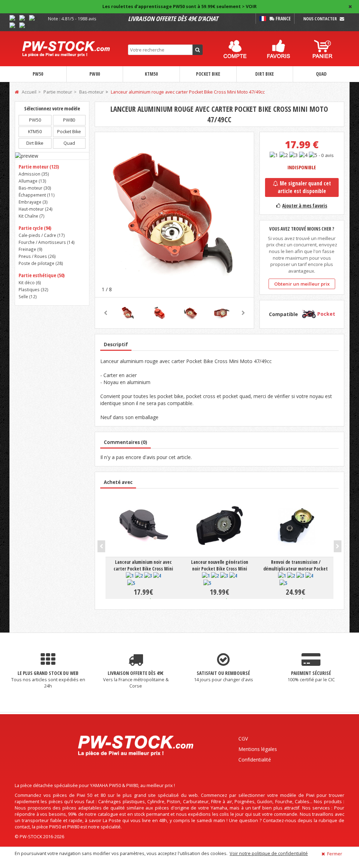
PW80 (94, 74)
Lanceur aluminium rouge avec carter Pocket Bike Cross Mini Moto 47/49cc (188, 92)
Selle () (28, 296)
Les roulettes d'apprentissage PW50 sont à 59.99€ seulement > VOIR (179, 6)
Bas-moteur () (35, 188)
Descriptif (116, 344)
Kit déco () (30, 282)
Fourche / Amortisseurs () (47, 242)
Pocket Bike (208, 74)
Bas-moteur (91, 92)
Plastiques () (33, 289)
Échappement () (37, 195)
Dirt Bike (264, 74)
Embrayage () (33, 202)
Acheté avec (118, 482)
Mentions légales (257, 749)
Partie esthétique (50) (42, 275)
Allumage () (32, 181)
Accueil (28, 92)
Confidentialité (254, 759)
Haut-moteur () (36, 209)
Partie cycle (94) (35, 228)
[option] (174, 214)
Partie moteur (57, 92)
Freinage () (30, 249)
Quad (321, 74)
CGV (243, 738)
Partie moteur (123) (39, 166)
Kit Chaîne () (32, 216)
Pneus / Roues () (37, 256)
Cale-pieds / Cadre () (42, 235)
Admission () (34, 174)
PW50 (38, 74)
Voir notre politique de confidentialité (269, 853)
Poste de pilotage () (41, 263)
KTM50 (151, 74)
